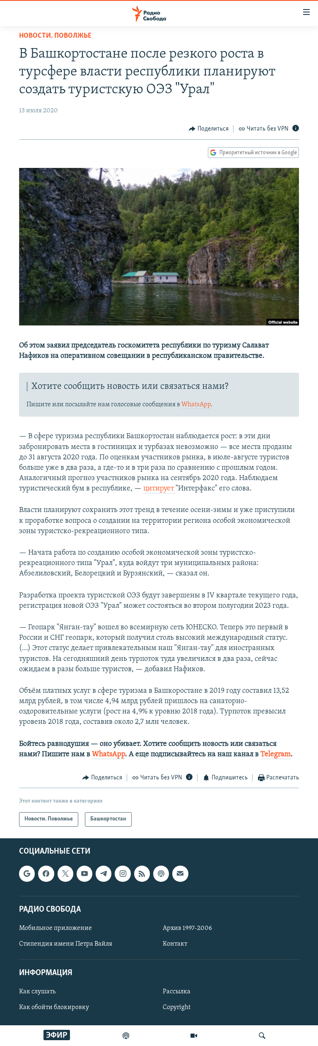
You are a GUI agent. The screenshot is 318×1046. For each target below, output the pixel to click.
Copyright (176, 1007)
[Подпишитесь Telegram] (103, 873)
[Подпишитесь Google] (27, 873)
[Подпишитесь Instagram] (122, 873)
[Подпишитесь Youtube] (84, 873)
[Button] (209, 129)
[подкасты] (125, 1035)
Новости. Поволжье (55, 36)
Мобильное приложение (55, 928)
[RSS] (142, 873)
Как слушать (37, 991)
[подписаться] (180, 873)
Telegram (275, 754)
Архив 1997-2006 (187, 928)
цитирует (159, 489)
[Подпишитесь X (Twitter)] (65, 873)
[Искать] (262, 1035)
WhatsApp (196, 404)
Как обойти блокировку (54, 1007)
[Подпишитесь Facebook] (46, 873)
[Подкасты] (161, 873)
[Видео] (193, 1035)
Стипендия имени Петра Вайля (65, 944)
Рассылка (176, 991)
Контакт (175, 944)
